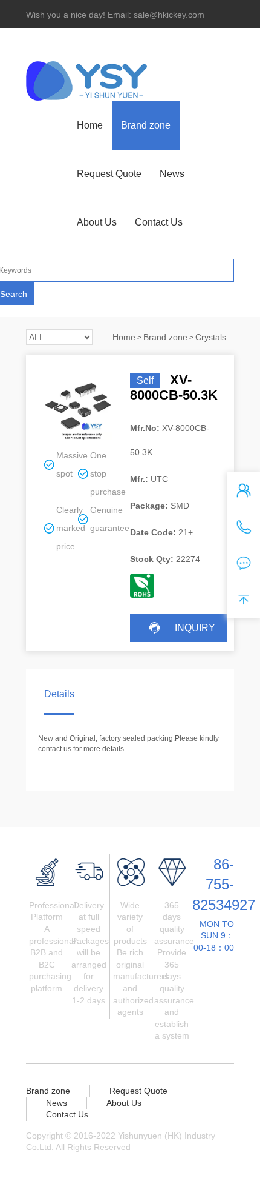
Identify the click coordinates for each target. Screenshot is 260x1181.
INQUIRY (195, 628)
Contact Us (159, 222)
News (172, 174)
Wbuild (197, 1147)
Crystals (210, 337)
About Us (97, 222)
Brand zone (146, 125)
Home (90, 125)
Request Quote (109, 174)
